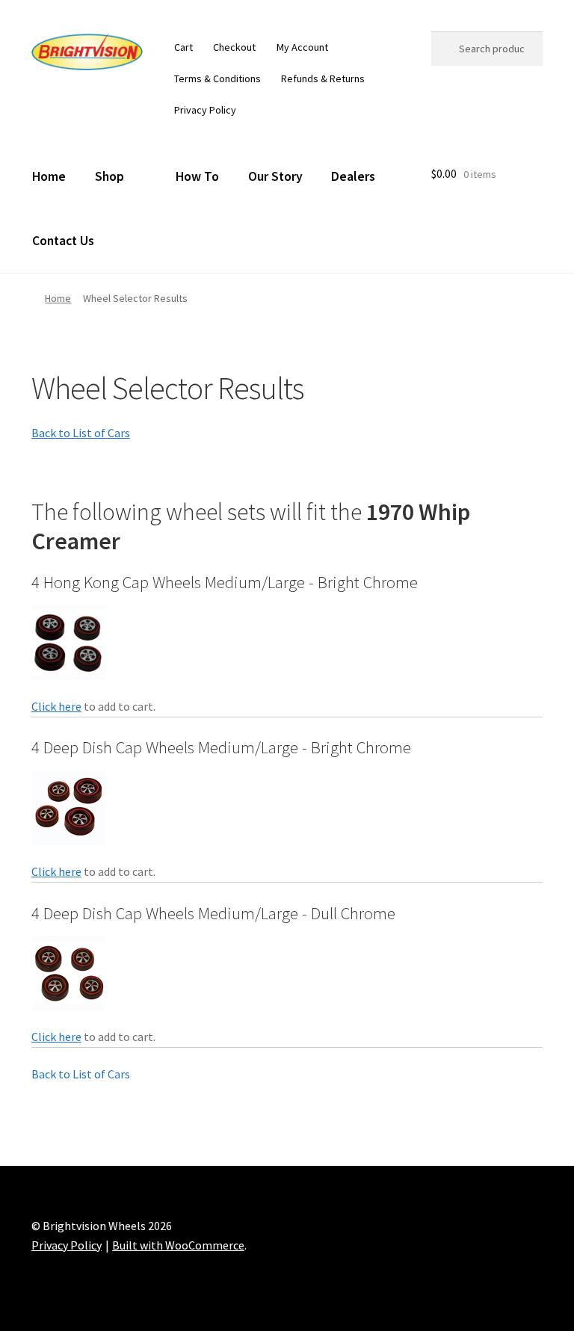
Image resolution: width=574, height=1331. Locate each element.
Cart (183, 47)
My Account (302, 47)
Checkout (234, 47)
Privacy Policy (205, 110)
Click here (56, 706)
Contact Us (63, 240)
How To (197, 176)
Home (49, 176)
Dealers (353, 176)
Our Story (275, 176)
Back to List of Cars (80, 432)
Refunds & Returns (323, 78)
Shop (109, 176)
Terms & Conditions (217, 78)
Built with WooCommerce (178, 1245)
